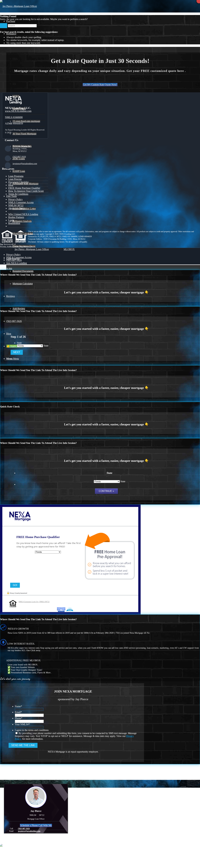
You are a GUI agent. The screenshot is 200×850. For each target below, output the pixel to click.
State (19, 342)
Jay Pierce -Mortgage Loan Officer (32, 249)
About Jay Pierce (16, 208)
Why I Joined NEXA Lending (23, 214)
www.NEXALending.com (18, 111)
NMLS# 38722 (15, 205)
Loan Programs (15, 176)
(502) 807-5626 (19, 156)
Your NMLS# (22, 724)
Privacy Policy (15, 199)
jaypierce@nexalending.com (25, 163)
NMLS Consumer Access (21, 202)
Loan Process (15, 179)
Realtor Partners (16, 217)
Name (18, 706)
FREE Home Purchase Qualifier (24, 188)
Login (11, 220)
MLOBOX (69, 249)
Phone (18, 718)
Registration (14, 223)
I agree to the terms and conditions (32, 730)
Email (18, 712)
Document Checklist (18, 182)
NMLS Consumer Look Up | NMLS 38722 (34, 602)
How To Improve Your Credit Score (26, 191)
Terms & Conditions (18, 194)
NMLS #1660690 (14, 117)
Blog (10, 185)
